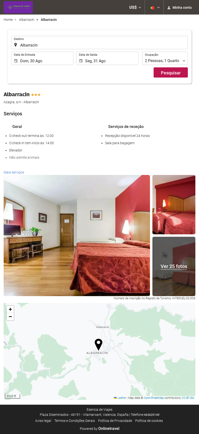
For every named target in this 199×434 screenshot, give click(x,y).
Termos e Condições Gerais (74, 421)
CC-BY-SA (188, 398)
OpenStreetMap (154, 398)
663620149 (151, 415)
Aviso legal (43, 421)
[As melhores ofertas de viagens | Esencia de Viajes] (18, 7)
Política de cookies (149, 421)
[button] (135, 7)
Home (8, 20)
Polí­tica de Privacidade (115, 421)
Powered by (99, 429)
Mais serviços (14, 172)
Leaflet (121, 398)
